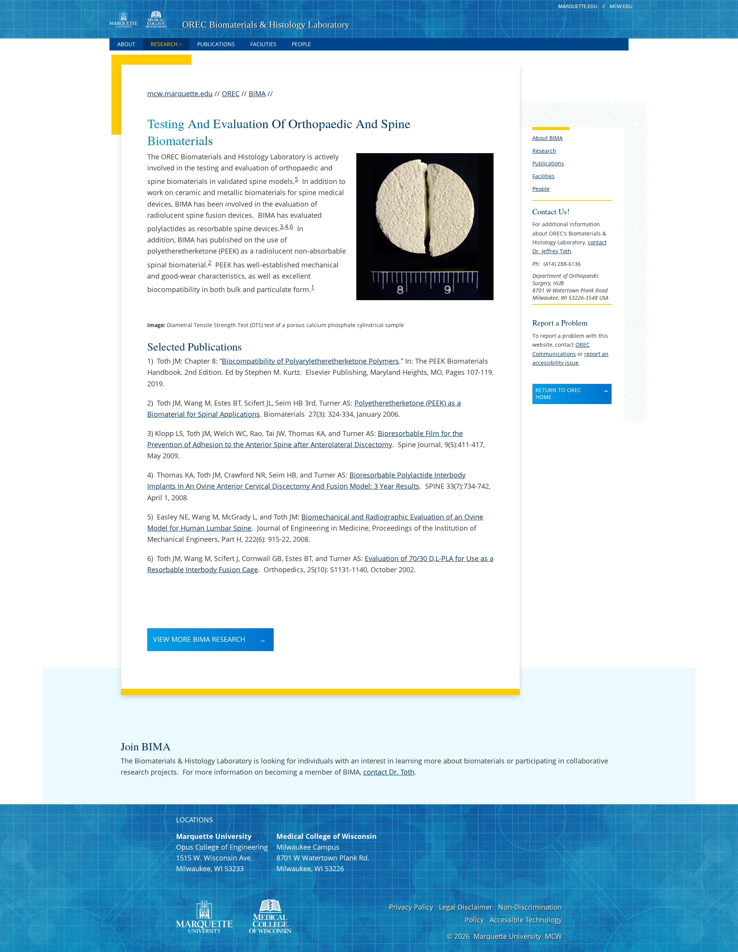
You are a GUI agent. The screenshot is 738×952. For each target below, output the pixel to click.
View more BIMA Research (199, 639)
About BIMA (547, 138)
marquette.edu (577, 6)
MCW (553, 936)
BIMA (257, 93)
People (301, 44)
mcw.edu (621, 6)
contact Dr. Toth (388, 772)
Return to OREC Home (558, 393)
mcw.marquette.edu (180, 93)
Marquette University (507, 936)
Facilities (263, 44)
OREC (230, 93)
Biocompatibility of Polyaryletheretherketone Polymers (310, 361)
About (126, 44)
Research (164, 44)
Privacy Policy (411, 907)
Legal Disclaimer (465, 907)
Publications (216, 44)
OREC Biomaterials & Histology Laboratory (265, 25)
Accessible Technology (526, 919)
